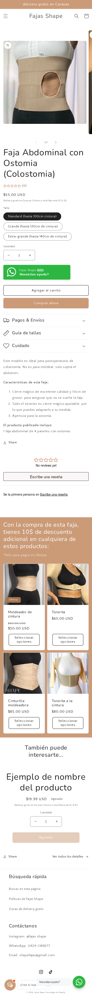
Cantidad (9, 246)
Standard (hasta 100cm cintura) (32, 216)
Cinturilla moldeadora (18, 703)
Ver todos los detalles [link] (67, 856)
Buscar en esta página (25, 889)
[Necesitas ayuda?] (79, 982)
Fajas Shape (39, 992)
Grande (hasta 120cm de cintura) (33, 226)
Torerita (58, 612)
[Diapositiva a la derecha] (56, 142)
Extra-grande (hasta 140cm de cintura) (37, 236)
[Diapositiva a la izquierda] (36, 142)
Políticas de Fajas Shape (26, 899)
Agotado (46, 837)
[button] (5, 16)
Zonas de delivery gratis (26, 909)
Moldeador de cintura (20, 614)
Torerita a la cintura (62, 703)
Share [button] (12, 442)
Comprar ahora (46, 303)
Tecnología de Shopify (55, 992)
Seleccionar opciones (24, 640)
